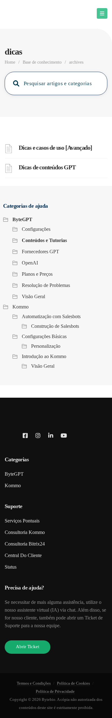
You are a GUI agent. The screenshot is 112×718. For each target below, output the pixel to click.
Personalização (45, 346)
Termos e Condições (34, 683)
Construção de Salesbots (55, 326)
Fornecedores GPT (40, 251)
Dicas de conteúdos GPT (47, 167)
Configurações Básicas (44, 336)
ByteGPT (22, 219)
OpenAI (30, 262)
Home (10, 62)
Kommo (20, 306)
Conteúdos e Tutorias (44, 240)
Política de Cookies (73, 683)
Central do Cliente (23, 555)
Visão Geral (33, 296)
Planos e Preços (37, 274)
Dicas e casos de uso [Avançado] (55, 147)
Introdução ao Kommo (44, 356)
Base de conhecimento (42, 62)
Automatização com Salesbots (51, 316)
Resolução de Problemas (46, 285)
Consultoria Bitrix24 (25, 543)
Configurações (36, 229)
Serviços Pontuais (22, 520)
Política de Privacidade (55, 691)
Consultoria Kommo (25, 532)
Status (10, 567)
